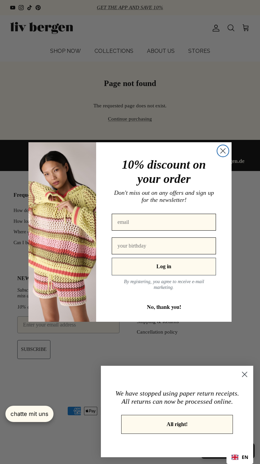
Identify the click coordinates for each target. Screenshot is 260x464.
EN (245, 457)
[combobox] (239, 457)
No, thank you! (164, 307)
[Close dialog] (223, 151)
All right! (177, 424)
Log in (163, 266)
